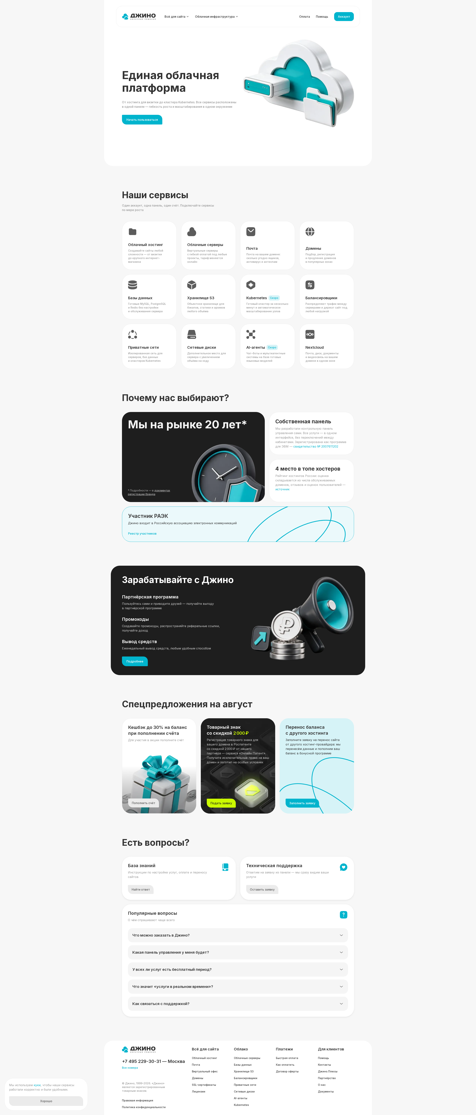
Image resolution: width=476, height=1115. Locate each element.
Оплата (304, 16)
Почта (196, 1064)
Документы (326, 1091)
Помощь (322, 16)
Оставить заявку (262, 889)
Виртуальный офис (205, 1071)
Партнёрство (327, 1078)
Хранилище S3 (244, 1071)
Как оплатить (285, 1064)
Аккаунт (344, 16)
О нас (322, 1084)
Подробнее (134, 661)
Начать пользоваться (142, 120)
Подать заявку (221, 803)
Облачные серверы (247, 1058)
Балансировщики (245, 1078)
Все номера (130, 1067)
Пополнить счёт (143, 803)
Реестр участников (142, 533)
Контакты (324, 1064)
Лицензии (198, 1091)
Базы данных (243, 1064)
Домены (197, 1078)
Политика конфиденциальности (144, 1107)
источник (282, 489)
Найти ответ (141, 889)
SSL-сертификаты (204, 1084)
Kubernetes (241, 1104)
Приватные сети (245, 1084)
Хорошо (46, 1101)
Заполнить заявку (302, 803)
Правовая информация (137, 1100)
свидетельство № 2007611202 (315, 446)
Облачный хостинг (204, 1058)
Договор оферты (287, 1071)
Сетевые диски (244, 1091)
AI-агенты (240, 1098)
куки (37, 1085)
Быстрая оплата (287, 1058)
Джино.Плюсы (327, 1071)
